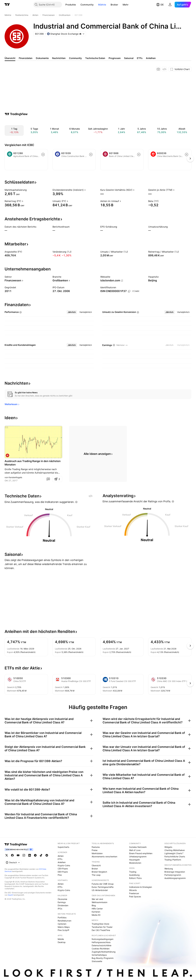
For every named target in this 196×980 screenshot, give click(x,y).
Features (96, 847)
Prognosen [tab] (115, 58)
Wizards (133, 890)
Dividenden (63, 905)
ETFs (60, 859)
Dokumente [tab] (42, 58)
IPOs (60, 908)
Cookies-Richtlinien (100, 948)
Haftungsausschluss (101, 942)
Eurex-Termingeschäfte (102, 887)
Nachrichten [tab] (59, 58)
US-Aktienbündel (100, 890)
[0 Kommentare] (48, 479)
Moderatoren (135, 863)
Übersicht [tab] (10, 58)
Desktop (62, 942)
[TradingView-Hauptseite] (16, 844)
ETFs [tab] (139, 58)
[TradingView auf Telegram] (35, 855)
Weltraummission (99, 902)
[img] (80, 34)
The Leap (96, 875)
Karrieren (96, 912)
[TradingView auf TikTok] (41, 855)
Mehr (125, 4)
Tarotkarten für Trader (102, 927)
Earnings (62, 902)
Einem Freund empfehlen (140, 853)
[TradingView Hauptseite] (7, 5)
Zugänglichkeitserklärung (104, 952)
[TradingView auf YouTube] (18, 855)
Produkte (70, 4)
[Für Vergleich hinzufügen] (43, 154)
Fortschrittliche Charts (174, 856)
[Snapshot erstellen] (158, 69)
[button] (78, 4)
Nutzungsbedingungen (102, 939)
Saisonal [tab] (128, 58)
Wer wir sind (97, 899)
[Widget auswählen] (164, 69)
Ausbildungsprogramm (175, 878)
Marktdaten (97, 853)
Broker (114, 4)
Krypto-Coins (64, 865)
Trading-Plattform (172, 859)
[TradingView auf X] (7, 855)
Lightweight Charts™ (174, 853)
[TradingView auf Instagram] (24, 855)
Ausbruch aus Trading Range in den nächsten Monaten (33, 463)
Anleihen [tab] (151, 58)
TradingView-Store (100, 924)
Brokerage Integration (174, 872)
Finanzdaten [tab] (25, 58)
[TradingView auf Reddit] (47, 855)
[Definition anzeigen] (28, 190)
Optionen (62, 924)
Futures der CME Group (103, 884)
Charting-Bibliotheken (174, 850)
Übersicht (96, 865)
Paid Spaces (135, 896)
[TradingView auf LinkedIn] (30, 855)
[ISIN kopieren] (129, 291)
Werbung (168, 868)
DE (162, 4)
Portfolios (62, 917)
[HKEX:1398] (7, 455)
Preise (94, 850)
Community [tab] (75, 58)
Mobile (61, 939)
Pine (60, 875)
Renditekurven (64, 920)
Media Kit (96, 915)
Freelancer (134, 893)
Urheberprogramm (137, 856)
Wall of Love (134, 850)
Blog (94, 905)
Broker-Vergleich (99, 872)
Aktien (61, 856)
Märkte (102, 4)
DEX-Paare (63, 872)
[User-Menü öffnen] (170, 4)
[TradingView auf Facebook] (12, 855)
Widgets (168, 847)
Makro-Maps (64, 927)
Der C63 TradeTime (101, 930)
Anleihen (62, 862)
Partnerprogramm (172, 875)
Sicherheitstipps (99, 955)
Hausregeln (134, 859)
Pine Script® (63, 930)
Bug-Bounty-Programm (102, 958)
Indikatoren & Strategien (140, 887)
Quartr (10, 895)
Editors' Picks (135, 878)
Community (87, 4)
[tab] (72, 312)
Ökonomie (62, 899)
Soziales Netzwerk (138, 847)
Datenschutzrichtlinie (101, 945)
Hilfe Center (97, 908)
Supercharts (63, 847)
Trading (132, 872)
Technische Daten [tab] (95, 58)
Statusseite (97, 961)
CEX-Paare (63, 868)
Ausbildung (134, 875)
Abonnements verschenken (104, 856)
